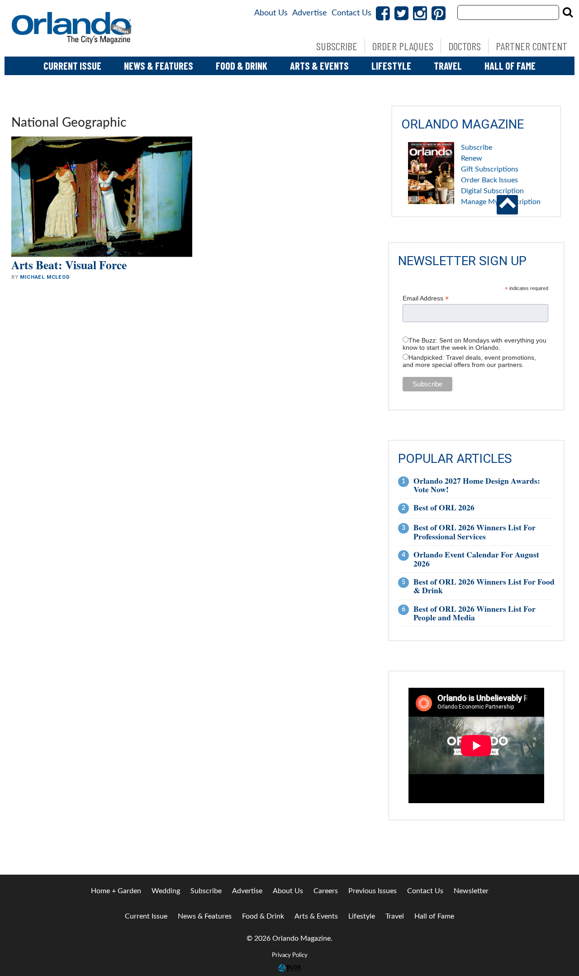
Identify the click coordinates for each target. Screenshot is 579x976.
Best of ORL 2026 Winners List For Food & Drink (484, 586)
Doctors (464, 45)
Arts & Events (319, 65)
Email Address (426, 298)
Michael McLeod (45, 277)
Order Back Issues (489, 180)
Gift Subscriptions (489, 169)
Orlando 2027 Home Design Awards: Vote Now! (476, 485)
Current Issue (72, 65)
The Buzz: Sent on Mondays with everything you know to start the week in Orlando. (474, 344)
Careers (325, 891)
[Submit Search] (567, 12)
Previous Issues (372, 891)
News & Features (158, 65)
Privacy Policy (290, 955)
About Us (271, 13)
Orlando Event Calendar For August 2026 (476, 558)
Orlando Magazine (72, 28)
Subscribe (336, 45)
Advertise (309, 13)
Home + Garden (116, 891)
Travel (448, 65)
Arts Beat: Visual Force (69, 264)
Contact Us (351, 13)
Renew (471, 158)
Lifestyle (391, 65)
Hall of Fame (510, 65)
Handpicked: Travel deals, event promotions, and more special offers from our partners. (469, 361)
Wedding (166, 891)
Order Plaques (402, 45)
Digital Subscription (492, 191)
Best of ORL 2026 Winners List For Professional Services (474, 531)
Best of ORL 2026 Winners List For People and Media (474, 613)
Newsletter (471, 891)
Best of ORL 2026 (444, 507)
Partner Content (531, 45)
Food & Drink (241, 65)
